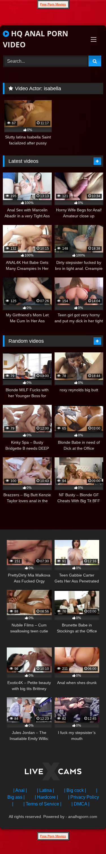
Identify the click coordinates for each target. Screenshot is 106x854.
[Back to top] (88, 837)
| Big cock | (75, 790)
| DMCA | (80, 804)
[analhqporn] (53, 772)
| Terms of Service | (42, 804)
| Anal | (20, 790)
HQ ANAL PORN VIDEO (35, 39)
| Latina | (45, 790)
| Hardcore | (46, 797)
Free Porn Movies (53, 4)
